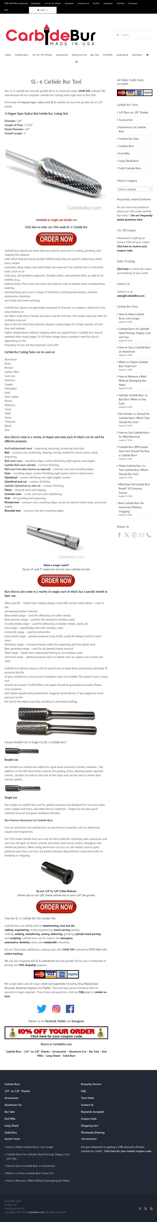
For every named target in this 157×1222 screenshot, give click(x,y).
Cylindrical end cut (16, 481)
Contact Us (87, 1105)
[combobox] (134, 189)
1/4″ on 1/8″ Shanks (37, 1051)
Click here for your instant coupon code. (128, 1151)
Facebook (50, 1021)
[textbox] (134, 189)
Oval (7, 498)
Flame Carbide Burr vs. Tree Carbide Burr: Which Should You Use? (133, 470)
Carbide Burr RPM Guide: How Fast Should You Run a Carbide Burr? (134, 451)
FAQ (81, 992)
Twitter (61, 1021)
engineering (22, 930)
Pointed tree (12, 502)
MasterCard (91, 983)
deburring (56, 934)
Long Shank (53, 1055)
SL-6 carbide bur (45, 961)
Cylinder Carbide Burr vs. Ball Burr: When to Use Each (133, 399)
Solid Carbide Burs (130, 168)
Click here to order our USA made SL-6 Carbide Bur (56, 227)
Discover (10, 988)
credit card (47, 983)
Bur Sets (94, 1051)
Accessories (59, 1051)
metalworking (51, 925)
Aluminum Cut (77, 1051)
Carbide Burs (13, 1051)
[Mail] (141, 534)
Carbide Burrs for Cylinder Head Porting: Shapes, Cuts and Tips (135, 333)
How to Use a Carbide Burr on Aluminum (30, 1166)
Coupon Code (89, 1118)
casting (45, 934)
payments (60, 983)
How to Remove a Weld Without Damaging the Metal (132, 380)
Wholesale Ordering (93, 1132)
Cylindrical (11, 477)
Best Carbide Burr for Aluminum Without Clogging (131, 507)
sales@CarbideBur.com (130, 296)
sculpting (15, 938)
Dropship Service (91, 1084)
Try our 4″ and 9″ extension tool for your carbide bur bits (56, 569)
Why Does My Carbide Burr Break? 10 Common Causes (134, 488)
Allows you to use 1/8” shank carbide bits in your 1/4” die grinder (56, 895)
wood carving (62, 930)
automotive (11, 942)
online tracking (14, 953)
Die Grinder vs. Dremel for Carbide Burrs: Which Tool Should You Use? (134, 418)
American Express (26, 988)
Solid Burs (69, 1055)
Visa (80, 983)
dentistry (24, 942)
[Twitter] (126, 534)
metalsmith (50, 942)
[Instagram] (134, 534)
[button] (77, 61)
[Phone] (148, 534)
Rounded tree (13, 510)
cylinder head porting (88, 934)
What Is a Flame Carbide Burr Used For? (30, 1173)
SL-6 (53, 102)
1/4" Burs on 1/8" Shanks (133, 112)
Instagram (78, 1021)
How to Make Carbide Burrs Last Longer (30, 1147)
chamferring (32, 934)
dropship (30, 965)
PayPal (46, 988)
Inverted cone (13, 494)
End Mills (124, 153)
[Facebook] (119, 534)
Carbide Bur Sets (129, 138)
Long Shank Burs (129, 161)
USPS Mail (95, 949)
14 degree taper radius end (34, 102)
